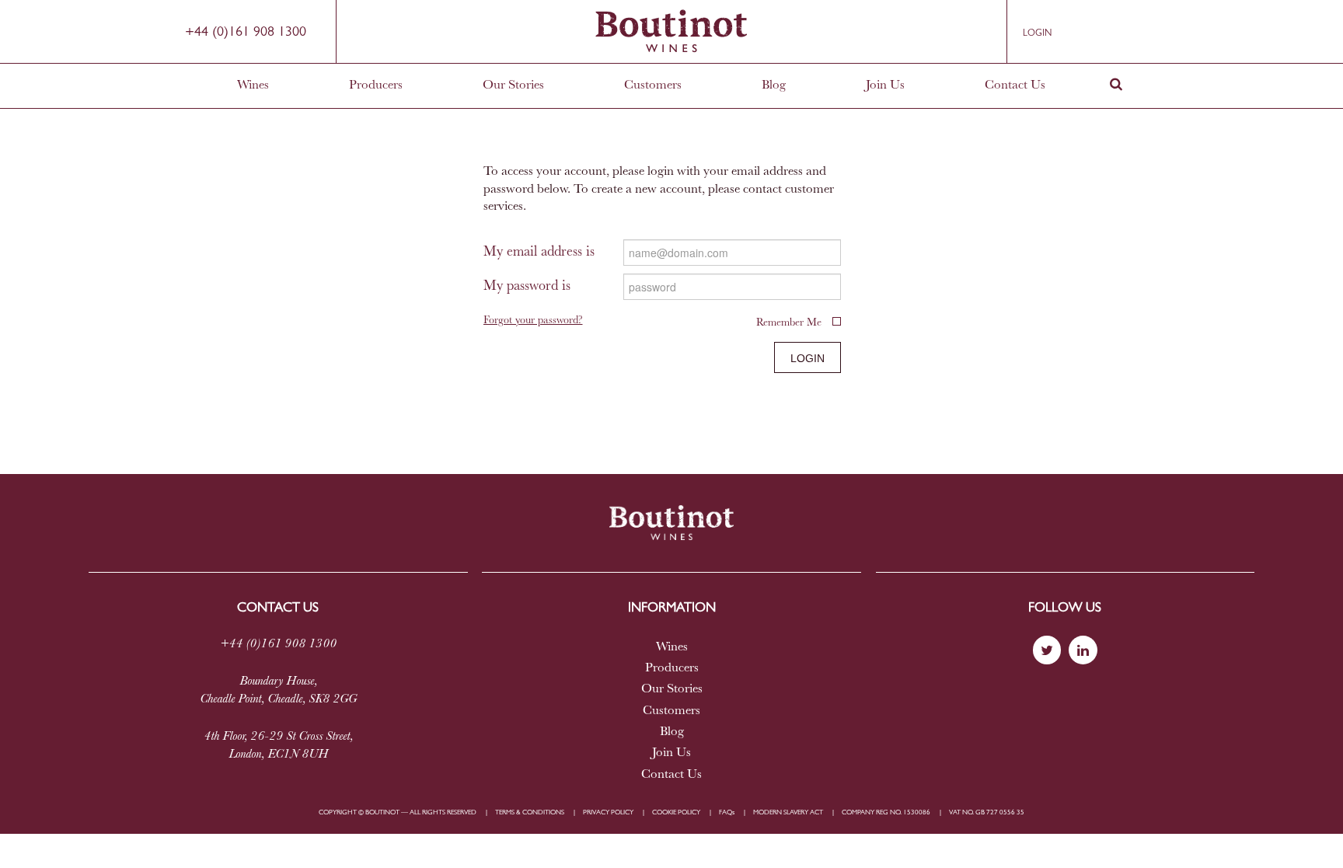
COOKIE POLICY (676, 812)
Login (1037, 33)
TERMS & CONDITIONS (529, 812)
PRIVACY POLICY (608, 812)
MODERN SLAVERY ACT (788, 812)
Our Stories (513, 85)
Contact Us (1015, 85)
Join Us (885, 85)
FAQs (726, 812)
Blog (774, 85)
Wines (253, 85)
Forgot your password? (533, 321)
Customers (653, 85)
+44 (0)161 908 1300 (245, 33)
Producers (376, 85)
